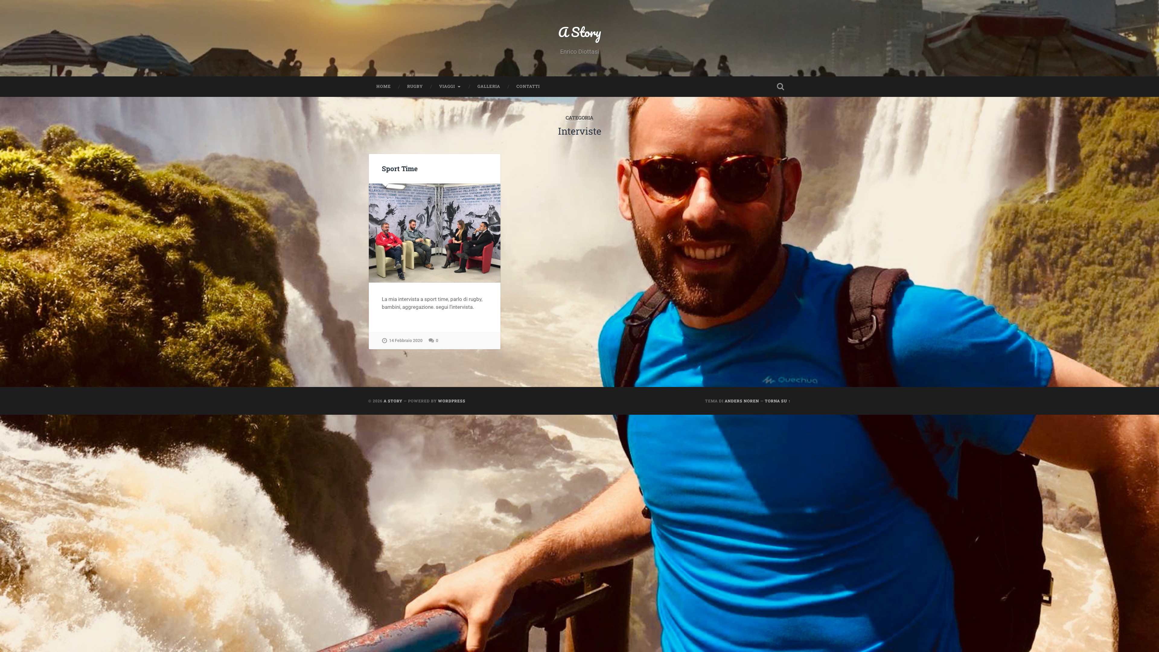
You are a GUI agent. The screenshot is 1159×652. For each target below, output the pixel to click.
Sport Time (400, 168)
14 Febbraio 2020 (406, 340)
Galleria (488, 86)
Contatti (528, 86)
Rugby (415, 86)
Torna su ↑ (778, 400)
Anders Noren (742, 400)
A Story (579, 32)
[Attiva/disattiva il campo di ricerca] (780, 86)
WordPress (451, 400)
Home (383, 86)
